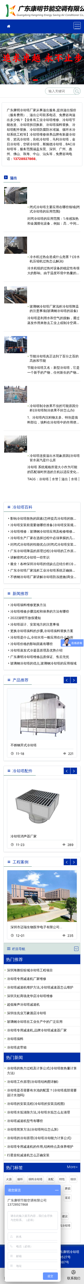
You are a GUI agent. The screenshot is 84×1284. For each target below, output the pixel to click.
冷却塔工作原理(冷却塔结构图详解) (32, 1082)
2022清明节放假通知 (25, 618)
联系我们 (73, 1278)
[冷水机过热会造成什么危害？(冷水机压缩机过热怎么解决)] (15, 245)
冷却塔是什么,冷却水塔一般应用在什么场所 (41, 637)
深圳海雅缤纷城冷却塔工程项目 (30, 970)
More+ (72, 1167)
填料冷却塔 (35, 1179)
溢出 (64, 479)
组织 (73, 1179)
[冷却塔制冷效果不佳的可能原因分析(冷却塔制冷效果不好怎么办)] (15, 394)
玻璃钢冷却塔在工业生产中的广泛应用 (35, 1021)
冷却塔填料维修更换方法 (28, 605)
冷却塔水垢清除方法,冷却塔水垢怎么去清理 (38, 1112)
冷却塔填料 (15, 1039)
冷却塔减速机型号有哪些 (25, 1121)
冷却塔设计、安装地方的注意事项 (34, 624)
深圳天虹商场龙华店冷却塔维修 (30, 996)
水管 (55, 479)
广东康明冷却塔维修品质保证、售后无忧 (39, 657)
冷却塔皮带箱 (17, 1047)
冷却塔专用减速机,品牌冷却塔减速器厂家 (37, 1030)
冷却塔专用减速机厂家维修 (26, 979)
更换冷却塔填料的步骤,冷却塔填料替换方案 (41, 631)
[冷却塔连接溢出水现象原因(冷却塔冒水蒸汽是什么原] (15, 444)
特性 (62, 1179)
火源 (9, 1179)
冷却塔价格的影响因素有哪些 (31, 644)
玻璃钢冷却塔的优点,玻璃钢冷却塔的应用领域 (43, 663)
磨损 (67, 1188)
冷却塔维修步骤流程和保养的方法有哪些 (39, 611)
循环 (20, 1179)
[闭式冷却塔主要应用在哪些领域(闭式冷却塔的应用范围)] (15, 195)
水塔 (74, 479)
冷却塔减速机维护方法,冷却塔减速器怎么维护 (40, 987)
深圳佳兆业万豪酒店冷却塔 (26, 1013)
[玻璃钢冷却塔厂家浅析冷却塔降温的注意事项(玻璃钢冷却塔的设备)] (15, 294)
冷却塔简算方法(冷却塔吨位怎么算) (32, 1129)
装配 (51, 1179)
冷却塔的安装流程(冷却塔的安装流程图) (36, 1104)
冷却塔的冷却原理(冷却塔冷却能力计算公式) (39, 1138)
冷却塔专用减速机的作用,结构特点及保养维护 (40, 1146)
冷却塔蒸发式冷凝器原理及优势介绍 (36, 650)
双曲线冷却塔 (62, 1225)
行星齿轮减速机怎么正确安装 (28, 1155)
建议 (65, 1216)
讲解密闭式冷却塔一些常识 (29, 557)
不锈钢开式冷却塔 (23, 745)
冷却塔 (44, 479)
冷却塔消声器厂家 (23, 836)
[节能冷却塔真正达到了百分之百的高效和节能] (15, 344)
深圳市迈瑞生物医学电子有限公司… (36, 927)
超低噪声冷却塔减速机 (23, 1004)
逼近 (67, 1197)
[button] (35, 80)
